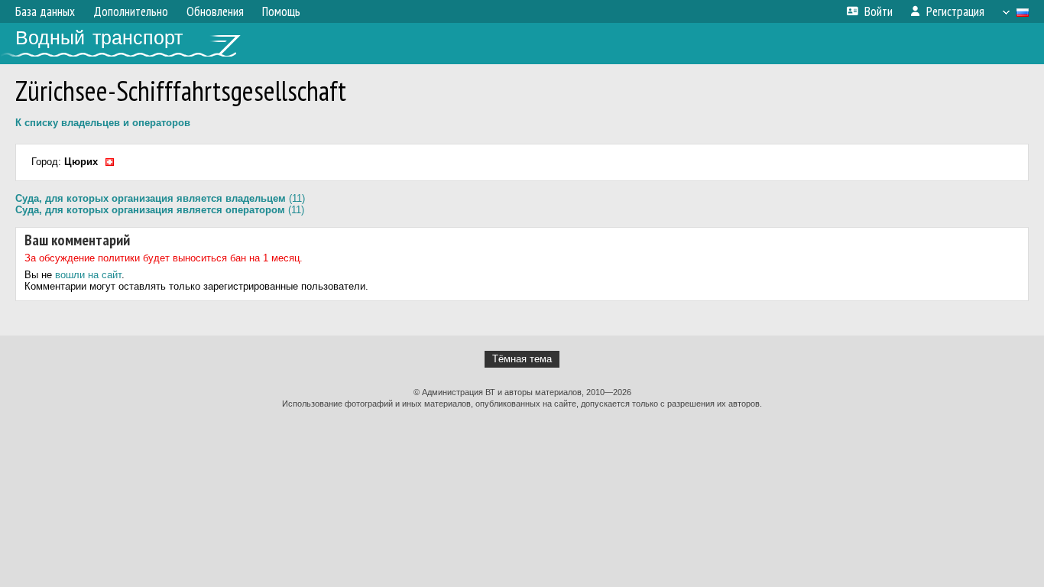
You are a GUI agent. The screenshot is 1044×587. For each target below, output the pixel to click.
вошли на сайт (88, 275)
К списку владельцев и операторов (102, 122)
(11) (160, 198)
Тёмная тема (522, 359)
